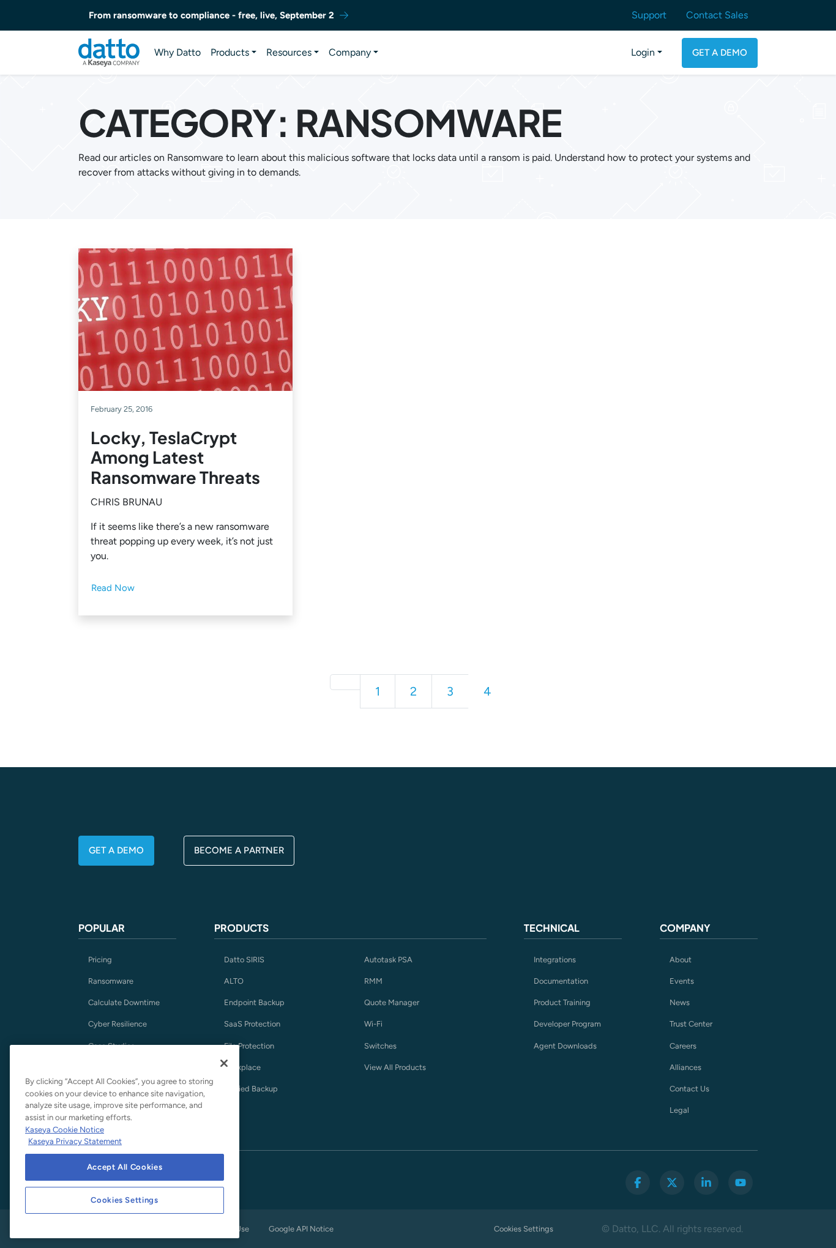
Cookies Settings (523, 1228)
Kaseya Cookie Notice (64, 1129)
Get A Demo (719, 52)
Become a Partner (239, 850)
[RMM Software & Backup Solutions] (109, 52)
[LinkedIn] (706, 1182)
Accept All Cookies (125, 1167)
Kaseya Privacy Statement (75, 1141)
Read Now (113, 587)
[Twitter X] (672, 1182)
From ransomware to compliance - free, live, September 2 (211, 15)
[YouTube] (740, 1182)
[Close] (224, 1063)
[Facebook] (638, 1182)
